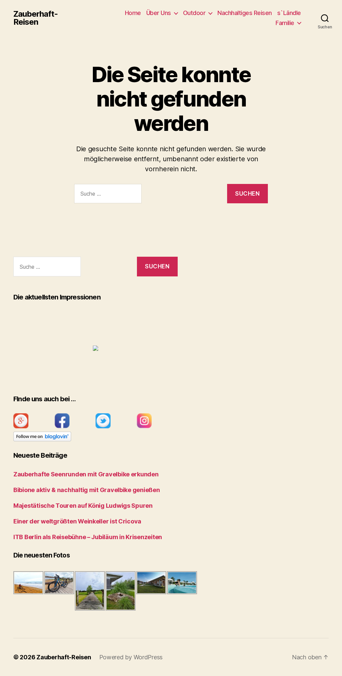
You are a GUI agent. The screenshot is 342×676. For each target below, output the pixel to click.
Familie (285, 22)
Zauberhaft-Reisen (35, 18)
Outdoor (194, 12)
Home (133, 12)
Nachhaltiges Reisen (244, 12)
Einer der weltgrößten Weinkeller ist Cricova (77, 521)
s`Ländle (289, 12)
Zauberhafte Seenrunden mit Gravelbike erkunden (86, 474)
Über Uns (158, 12)
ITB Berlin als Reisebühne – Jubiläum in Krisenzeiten (87, 536)
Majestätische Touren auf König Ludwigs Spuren (83, 505)
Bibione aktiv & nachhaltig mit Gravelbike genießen (86, 489)
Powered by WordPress (131, 657)
